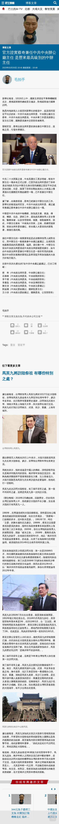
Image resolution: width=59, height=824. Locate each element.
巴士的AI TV (15, 9)
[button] (51, 789)
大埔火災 (37, 9)
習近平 (21, 345)
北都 (27, 9)
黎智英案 (50, 9)
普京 (12, 345)
